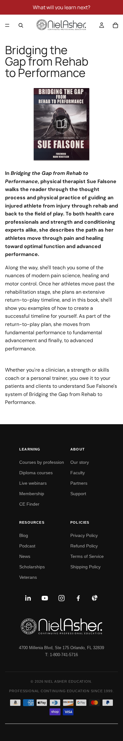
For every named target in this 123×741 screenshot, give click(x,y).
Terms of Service (87, 556)
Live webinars (33, 483)
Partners (78, 483)
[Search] (21, 25)
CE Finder (29, 504)
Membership (31, 493)
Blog (23, 535)
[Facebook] (78, 598)
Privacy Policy (84, 535)
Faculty (77, 472)
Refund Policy (84, 545)
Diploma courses (36, 472)
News (24, 556)
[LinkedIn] (28, 598)
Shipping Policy (85, 566)
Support (78, 493)
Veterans (28, 577)
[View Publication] (61, 124)
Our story (79, 462)
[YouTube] (44, 598)
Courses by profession (41, 462)
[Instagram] (61, 598)
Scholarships (32, 566)
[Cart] (115, 25)
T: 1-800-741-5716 (61, 654)
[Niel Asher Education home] (61, 626)
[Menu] (7, 25)
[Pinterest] (95, 598)
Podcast (27, 545)
